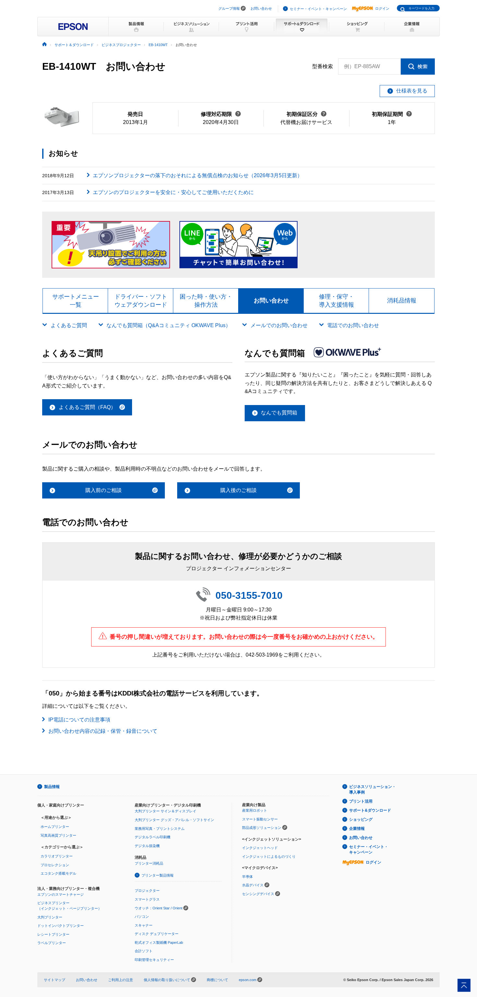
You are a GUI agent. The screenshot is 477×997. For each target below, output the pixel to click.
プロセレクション (55, 865)
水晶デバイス (252, 885)
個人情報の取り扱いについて (167, 980)
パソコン (142, 916)
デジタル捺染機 (147, 846)
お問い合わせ (261, 8)
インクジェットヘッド (260, 848)
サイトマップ (54, 980)
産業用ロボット (254, 810)
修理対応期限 (221, 114)
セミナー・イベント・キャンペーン (318, 9)
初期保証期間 (392, 114)
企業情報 (357, 828)
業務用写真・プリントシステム (160, 829)
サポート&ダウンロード (370, 810)
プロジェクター (147, 890)
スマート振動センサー (260, 819)
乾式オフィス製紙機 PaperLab (159, 942)
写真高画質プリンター (58, 835)
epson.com (247, 980)
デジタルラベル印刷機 (152, 837)
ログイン (382, 8)
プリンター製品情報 (157, 875)
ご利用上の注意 (120, 980)
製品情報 (52, 786)
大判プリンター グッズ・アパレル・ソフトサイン (174, 820)
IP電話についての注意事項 (79, 719)
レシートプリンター (53, 934)
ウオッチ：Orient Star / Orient (158, 908)
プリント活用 (361, 801)
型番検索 (322, 66)
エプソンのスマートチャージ (60, 894)
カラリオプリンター (57, 856)
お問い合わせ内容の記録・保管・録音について (102, 731)
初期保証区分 (306, 114)
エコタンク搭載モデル (58, 873)
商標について (217, 980)
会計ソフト (144, 951)
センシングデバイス (258, 894)
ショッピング (361, 819)
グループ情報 (229, 8)
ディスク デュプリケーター (156, 934)
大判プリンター (49, 917)
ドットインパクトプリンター (60, 926)
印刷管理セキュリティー (154, 960)
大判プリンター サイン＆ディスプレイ (165, 811)
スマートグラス (147, 899)
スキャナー (144, 925)
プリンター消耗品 (149, 863)
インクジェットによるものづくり (269, 856)
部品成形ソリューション (261, 828)
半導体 (247, 877)
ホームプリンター (55, 827)
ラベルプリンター (51, 943)
